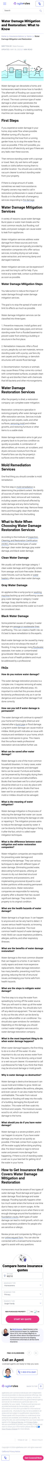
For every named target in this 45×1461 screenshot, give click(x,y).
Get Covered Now (33, 1458)
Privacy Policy (32, 1422)
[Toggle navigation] (4, 3)
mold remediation (24, 487)
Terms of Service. (17, 1422)
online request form (14, 1237)
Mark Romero (17, 1329)
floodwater (38, 647)
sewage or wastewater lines (26, 626)
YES (31, 1312)
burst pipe (20, 724)
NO (38, 1312)
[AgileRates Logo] (22, 3)
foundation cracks (9, 1217)
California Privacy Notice (11, 1451)
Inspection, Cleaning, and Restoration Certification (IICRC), (19, 540)
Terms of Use (22, 1440)
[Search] (40, 10)
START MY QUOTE (22, 1319)
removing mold (17, 423)
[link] (40, 3)
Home (3, 36)
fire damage (28, 200)
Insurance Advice (16, 36)
